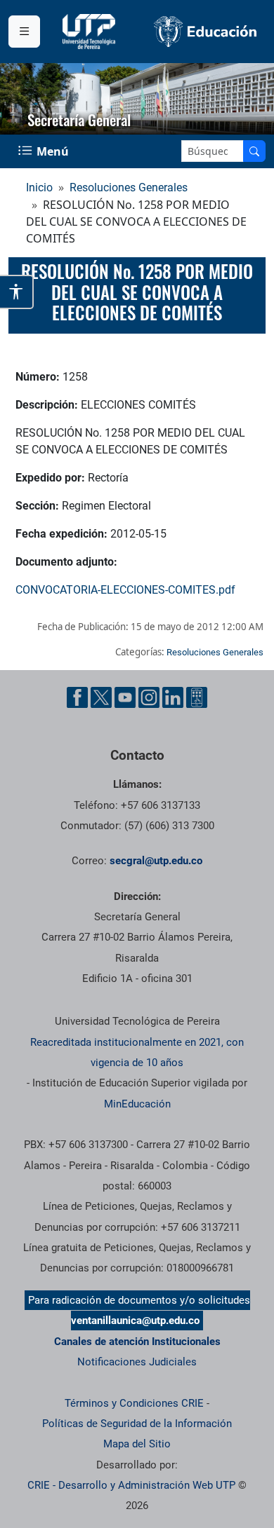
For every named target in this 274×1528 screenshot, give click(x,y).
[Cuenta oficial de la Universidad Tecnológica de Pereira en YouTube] (125, 697)
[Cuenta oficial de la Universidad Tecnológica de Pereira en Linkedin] (172, 697)
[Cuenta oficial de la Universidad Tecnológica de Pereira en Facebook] (77, 697)
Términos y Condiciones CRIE (134, 1403)
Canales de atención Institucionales (137, 1341)
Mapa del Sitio (137, 1444)
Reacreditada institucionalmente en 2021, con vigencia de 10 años (137, 1052)
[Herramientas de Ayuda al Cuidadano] (196, 697)
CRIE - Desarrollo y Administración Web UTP (131, 1485)
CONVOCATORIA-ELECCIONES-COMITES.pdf (125, 589)
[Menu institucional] (24, 31)
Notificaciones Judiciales (137, 1362)
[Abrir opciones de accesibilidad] (17, 291)
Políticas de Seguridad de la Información (137, 1423)
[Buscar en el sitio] (254, 151)
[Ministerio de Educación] (205, 31)
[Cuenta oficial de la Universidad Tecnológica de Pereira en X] (101, 697)
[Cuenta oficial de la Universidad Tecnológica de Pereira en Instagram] (148, 697)
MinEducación (137, 1104)
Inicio (39, 187)
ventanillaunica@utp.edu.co (135, 1320)
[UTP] (91, 31)
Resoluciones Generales (129, 187)
